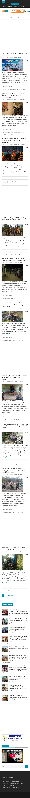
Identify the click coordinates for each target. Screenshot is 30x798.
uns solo (11, 134)
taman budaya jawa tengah (20, 132)
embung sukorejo (8, 464)
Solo (10, 129)
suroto (11, 590)
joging (5, 254)
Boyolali (5, 86)
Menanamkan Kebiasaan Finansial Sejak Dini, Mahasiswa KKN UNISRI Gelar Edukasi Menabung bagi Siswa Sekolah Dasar (18, 658)
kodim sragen (10, 254)
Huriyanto (21, 222)
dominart (6, 132)
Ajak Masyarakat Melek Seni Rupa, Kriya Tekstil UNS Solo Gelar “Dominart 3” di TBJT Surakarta (13, 95)
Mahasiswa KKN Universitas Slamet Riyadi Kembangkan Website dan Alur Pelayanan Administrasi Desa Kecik (18, 639)
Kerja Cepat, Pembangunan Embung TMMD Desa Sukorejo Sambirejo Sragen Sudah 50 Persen (15, 426)
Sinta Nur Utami (22, 99)
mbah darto (12, 512)
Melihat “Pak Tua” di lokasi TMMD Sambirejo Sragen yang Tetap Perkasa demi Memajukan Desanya (15, 470)
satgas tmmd (16, 254)
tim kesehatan (17, 590)
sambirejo (21, 464)
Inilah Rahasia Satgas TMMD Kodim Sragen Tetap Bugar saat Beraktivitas (15, 218)
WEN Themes (20, 796)
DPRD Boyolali (11, 89)
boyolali (5, 89)
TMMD (24, 254)
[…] (25, 82)
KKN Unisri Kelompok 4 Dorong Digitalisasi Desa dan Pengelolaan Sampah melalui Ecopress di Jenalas (18, 611)
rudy (14, 181)
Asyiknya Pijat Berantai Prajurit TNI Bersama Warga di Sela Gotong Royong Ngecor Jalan (13, 304)
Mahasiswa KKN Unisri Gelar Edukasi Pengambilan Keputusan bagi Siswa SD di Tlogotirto (18, 678)
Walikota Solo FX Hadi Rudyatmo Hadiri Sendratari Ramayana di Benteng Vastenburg (14, 140)
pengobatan (13, 419)
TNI (14, 298)
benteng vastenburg (8, 181)
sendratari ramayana (20, 181)
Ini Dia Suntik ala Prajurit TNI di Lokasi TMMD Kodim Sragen (13, 548)
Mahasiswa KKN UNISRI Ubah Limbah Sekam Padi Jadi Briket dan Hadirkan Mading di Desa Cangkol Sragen (18, 687)
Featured (10, 86)
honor (15, 89)
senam (21, 254)
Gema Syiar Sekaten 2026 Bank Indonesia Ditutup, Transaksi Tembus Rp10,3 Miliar (17, 629)
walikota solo (5, 182)
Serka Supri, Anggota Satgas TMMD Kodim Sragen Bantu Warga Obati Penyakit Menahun (14, 377)
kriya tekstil (10, 132)
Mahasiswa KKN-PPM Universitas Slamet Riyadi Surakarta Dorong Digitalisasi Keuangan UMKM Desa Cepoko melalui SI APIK (18, 668)
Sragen (10, 251)
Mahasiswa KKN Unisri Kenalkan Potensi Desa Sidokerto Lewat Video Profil (18, 648)
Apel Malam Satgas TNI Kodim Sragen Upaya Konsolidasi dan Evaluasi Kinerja (13, 259)
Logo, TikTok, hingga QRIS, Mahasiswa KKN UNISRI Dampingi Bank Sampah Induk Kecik (18, 697)
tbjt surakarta (6, 134)
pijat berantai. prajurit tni (15, 340)
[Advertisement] (15, 35)
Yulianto (20, 57)
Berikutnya (10, 595)
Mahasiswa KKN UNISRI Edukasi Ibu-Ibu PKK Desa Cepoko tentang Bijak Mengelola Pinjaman (18, 620)
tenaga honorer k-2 (21, 89)
